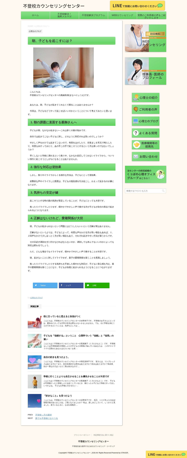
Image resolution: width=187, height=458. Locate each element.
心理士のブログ (36, 298)
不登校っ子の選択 (43, 415)
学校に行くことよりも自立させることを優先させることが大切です (76, 376)
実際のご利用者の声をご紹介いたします (152, 16)
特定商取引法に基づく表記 (103, 435)
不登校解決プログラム (93, 15)
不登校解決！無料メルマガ (64, 15)
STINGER (124, 453)
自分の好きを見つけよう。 (57, 357)
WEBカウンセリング (122, 15)
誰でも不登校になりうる (46, 418)
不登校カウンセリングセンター (93, 441)
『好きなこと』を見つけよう (58, 396)
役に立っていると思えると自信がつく (62, 316)
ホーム (35, 15)
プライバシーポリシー (82, 435)
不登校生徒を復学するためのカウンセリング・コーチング (93, 446)
